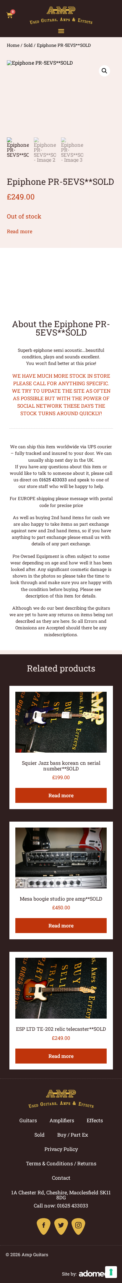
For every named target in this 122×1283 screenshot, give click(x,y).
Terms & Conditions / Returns (61, 1163)
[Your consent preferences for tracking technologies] (111, 1272)
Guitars (28, 1120)
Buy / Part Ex (72, 1134)
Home (13, 45)
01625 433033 (53, 480)
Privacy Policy (61, 1149)
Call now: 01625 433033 (61, 1205)
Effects (95, 1120)
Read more (19, 231)
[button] (61, 30)
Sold (28, 45)
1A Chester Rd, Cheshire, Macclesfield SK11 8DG (61, 1195)
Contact (61, 1177)
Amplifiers (61, 1120)
